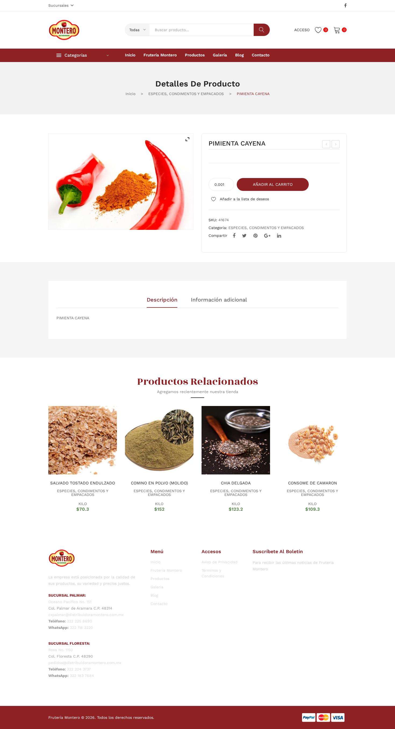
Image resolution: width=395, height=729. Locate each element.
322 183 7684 (82, 675)
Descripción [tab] (162, 300)
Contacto (158, 603)
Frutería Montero (166, 570)
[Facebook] (345, 5)
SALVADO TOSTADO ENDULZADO (82, 483)
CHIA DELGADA (236, 483)
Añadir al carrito (273, 184)
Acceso (302, 30)
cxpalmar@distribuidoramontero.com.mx (86, 614)
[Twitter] (244, 236)
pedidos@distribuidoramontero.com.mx (84, 663)
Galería (156, 587)
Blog (154, 595)
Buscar (262, 30)
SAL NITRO (336, 145)
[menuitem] (130, 55)
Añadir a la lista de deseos (244, 199)
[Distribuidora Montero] (64, 29)
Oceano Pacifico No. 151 (69, 602)
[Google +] (267, 236)
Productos (159, 578)
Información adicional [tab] (219, 300)
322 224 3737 (79, 669)
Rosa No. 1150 (60, 650)
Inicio (130, 94)
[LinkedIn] (279, 236)
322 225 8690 (79, 621)
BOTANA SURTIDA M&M (326, 145)
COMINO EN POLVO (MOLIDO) (159, 483)
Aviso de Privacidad (220, 562)
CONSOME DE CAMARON (312, 483)
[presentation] (41, 458)
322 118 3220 (81, 627)
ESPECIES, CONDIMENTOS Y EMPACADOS (186, 94)
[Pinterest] (255, 236)
